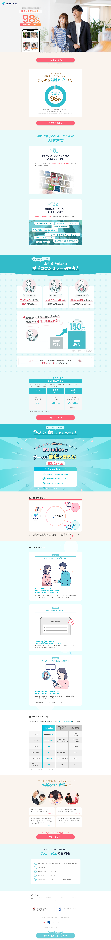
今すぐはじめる (55, 60)
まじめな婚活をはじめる (55, 935)
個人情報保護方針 (50, 917)
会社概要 (43, 917)
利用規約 (56, 917)
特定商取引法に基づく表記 (64, 917)
